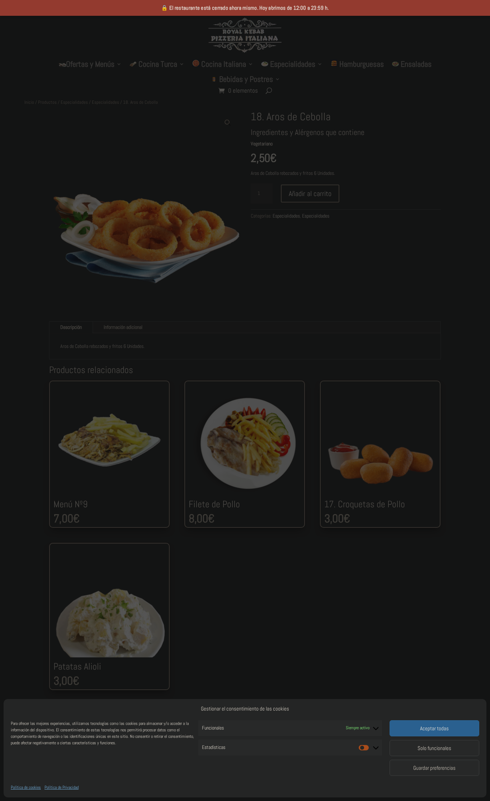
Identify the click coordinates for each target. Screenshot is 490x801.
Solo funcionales (434, 748)
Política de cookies (26, 787)
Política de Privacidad (61, 787)
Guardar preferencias (434, 767)
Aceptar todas (434, 728)
